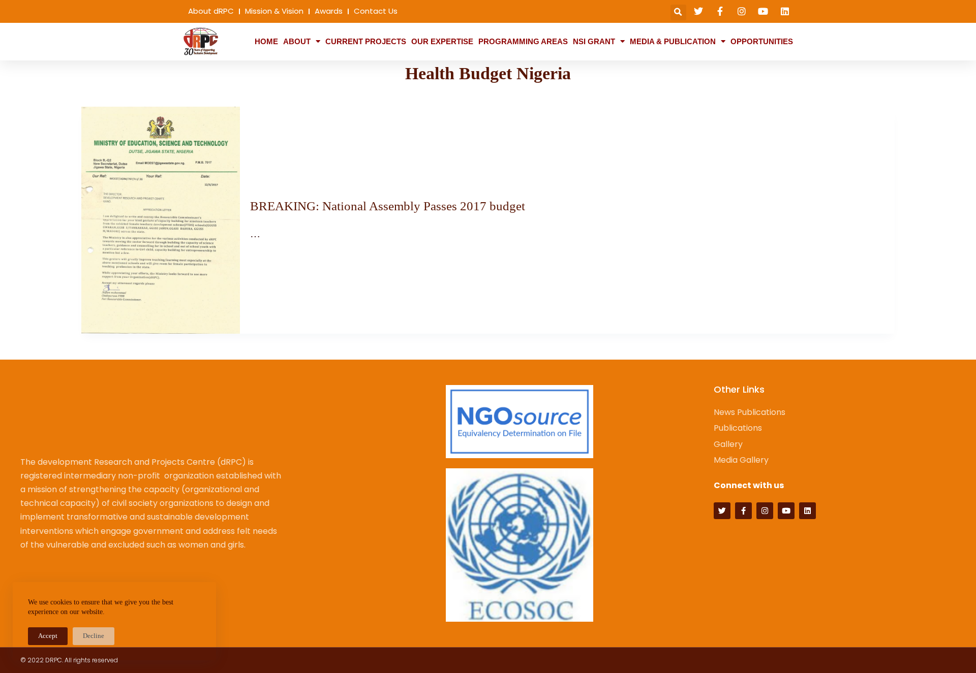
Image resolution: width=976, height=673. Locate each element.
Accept (47, 635)
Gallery (728, 444)
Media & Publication (673, 41)
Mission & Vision (274, 11)
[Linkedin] (807, 510)
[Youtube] (786, 510)
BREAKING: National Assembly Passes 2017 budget (387, 206)
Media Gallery (741, 460)
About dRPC (211, 11)
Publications (738, 428)
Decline (93, 635)
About (297, 41)
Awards (329, 11)
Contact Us (376, 11)
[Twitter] (722, 510)
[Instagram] (764, 510)
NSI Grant (594, 41)
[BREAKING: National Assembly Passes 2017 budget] (160, 220)
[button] (678, 12)
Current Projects (365, 41)
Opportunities (761, 41)
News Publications (749, 412)
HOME (266, 41)
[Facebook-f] (743, 510)
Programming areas (523, 41)
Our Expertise (442, 41)
